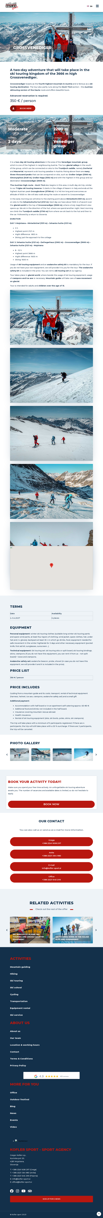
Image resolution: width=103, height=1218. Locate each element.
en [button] (91, 6)
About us (15, 1031)
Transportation (19, 1001)
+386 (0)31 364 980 (21, 1173)
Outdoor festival (19, 1099)
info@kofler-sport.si (21, 1179)
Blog (12, 1106)
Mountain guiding (20, 967)
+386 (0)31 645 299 (21, 1176)
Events (14, 1120)
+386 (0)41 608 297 (21, 1169)
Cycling (14, 994)
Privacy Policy (18, 1065)
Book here (25, 108)
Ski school (16, 987)
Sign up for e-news (51, 1199)
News (13, 1113)
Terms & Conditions (21, 1059)
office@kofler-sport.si (22, 1182)
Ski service (16, 1015)
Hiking (13, 974)
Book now (51, 804)
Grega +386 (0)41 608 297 (51, 841)
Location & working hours (25, 1045)
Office (13, 1092)
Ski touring (16, 981)
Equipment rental (20, 1008)
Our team (15, 1038)
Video (13, 1127)
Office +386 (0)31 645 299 (51, 878)
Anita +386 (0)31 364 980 (51, 854)
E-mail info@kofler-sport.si (51, 866)
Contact (14, 1052)
